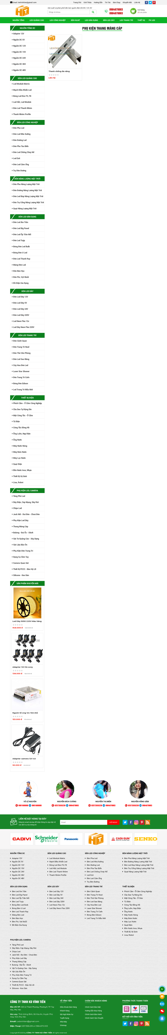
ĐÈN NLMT (75, 20)
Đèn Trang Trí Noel (21, 347)
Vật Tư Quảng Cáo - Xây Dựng (26, 538)
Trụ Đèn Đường (19, 170)
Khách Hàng (64, 1010)
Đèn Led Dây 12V (20, 296)
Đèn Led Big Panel (21, 228)
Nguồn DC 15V (19, 52)
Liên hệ (137, 2)
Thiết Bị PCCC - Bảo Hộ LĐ (24, 569)
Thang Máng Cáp (20, 526)
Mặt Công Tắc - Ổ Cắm (23, 415)
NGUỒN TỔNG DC (17, 853)
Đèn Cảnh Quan (20, 340)
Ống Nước (17, 439)
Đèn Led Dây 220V (21, 315)
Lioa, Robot (18, 482)
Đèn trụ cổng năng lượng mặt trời (28, 202)
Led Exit (16, 158)
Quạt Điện (17, 464)
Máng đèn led (19, 264)
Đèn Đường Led (20, 140)
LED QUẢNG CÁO (37, 20)
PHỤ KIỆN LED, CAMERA (20, 939)
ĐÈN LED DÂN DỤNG (18, 886)
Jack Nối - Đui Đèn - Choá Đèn (26, 514)
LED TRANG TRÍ (126, 20)
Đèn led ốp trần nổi (22, 234)
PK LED (152, 20)
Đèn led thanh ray (21, 258)
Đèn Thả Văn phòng (21, 353)
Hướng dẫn (98, 2)
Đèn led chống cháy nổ (23, 152)
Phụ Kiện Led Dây (20, 520)
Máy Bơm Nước (20, 452)
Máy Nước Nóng (20, 446)
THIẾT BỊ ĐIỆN (128, 886)
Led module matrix (21, 83)
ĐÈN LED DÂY (53, 886)
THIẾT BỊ (141, 20)
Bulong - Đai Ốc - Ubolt (23, 532)
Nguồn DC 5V (19, 39)
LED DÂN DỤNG (91, 20)
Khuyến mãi (127, 2)
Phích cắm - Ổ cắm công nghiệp (27, 403)
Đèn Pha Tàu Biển (20, 146)
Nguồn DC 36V (19, 64)
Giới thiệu (87, 2)
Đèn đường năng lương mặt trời (27, 190)
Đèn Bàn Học (18, 271)
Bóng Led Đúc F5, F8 (22, 96)
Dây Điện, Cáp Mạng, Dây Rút (26, 502)
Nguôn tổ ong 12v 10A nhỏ (25, 713)
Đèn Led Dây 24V (20, 309)
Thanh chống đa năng (59, 71)
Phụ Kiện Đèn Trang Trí (23, 550)
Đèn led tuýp (19, 240)
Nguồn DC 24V (19, 58)
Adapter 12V (18, 33)
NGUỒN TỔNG (18, 20)
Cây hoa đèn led (20, 365)
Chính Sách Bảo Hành (93, 1014)
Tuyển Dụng (64, 1018)
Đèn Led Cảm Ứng (21, 164)
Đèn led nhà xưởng (21, 134)
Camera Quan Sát (21, 563)
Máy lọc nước (19, 458)
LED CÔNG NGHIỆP (58, 20)
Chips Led (17, 508)
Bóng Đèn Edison (20, 383)
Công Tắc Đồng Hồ (21, 427)
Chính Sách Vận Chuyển (94, 1018)
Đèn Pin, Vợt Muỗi (21, 277)
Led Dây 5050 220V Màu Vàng (27, 621)
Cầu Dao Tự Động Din (22, 409)
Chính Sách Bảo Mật (93, 1007)
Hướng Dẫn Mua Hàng (93, 1010)
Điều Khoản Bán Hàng (68, 1007)
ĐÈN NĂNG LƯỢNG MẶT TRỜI (134, 853)
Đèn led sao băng (21, 359)
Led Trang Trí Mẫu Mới (23, 389)
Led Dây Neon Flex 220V (23, 327)
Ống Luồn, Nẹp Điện (21, 433)
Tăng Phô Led (19, 496)
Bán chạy (116, 2)
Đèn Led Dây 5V (20, 302)
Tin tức (108, 2)
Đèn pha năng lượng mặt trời (26, 184)
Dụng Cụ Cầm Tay (21, 557)
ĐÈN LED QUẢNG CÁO (57, 853)
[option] (27, 609)
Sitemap (63, 1025)
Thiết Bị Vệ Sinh (20, 476)
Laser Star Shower (21, 371)
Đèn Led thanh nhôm (22, 108)
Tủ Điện (16, 421)
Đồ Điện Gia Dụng (20, 283)
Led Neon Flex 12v (21, 321)
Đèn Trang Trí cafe (21, 377)
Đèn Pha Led (18, 128)
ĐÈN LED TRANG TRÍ (93, 886)
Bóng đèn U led (20, 252)
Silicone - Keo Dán (21, 575)
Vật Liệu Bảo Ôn (20, 544)
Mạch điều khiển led (22, 90)
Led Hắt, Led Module (22, 102)
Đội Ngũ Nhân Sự (66, 1014)
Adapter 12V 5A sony (22, 667)
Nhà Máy (63, 1021)
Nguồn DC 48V (19, 70)
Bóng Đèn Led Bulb (21, 246)
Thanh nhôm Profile (22, 114)
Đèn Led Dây (109, 20)
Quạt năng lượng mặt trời (24, 208)
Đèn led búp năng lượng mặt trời (28, 196)
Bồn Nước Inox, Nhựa (22, 470)
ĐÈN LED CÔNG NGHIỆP (95, 853)
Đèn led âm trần (20, 222)
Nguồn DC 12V (19, 45)
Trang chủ (77, 2)
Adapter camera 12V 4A (24, 758)
